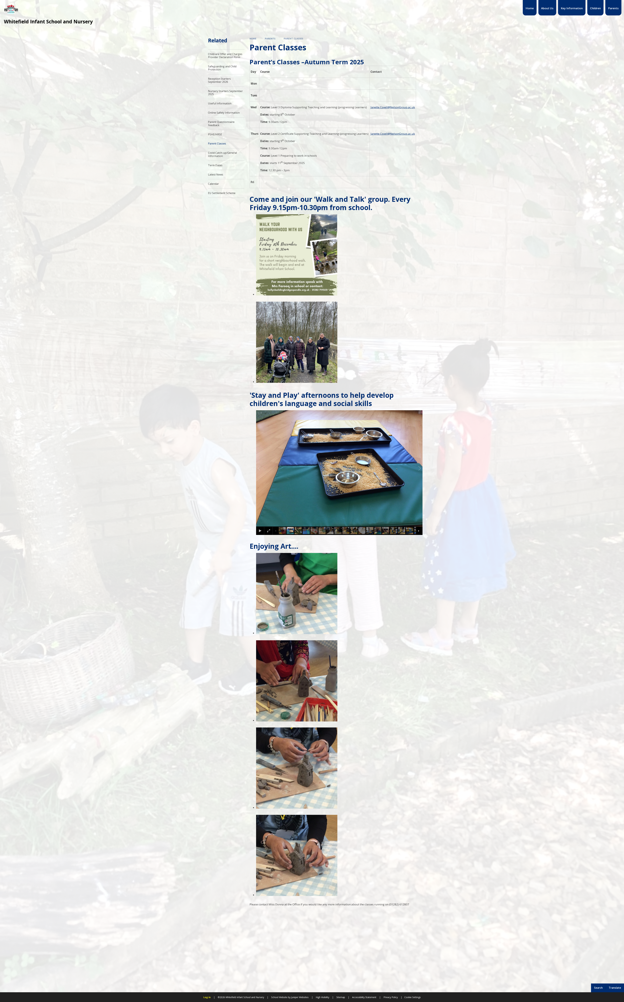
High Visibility (322, 997)
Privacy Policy (391, 997)
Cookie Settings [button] (412, 997)
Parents (270, 38)
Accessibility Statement (364, 997)
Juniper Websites (300, 997)
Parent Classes (293, 38)
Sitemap (340, 997)
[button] (263, 468)
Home (253, 38)
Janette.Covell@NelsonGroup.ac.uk (392, 107)
